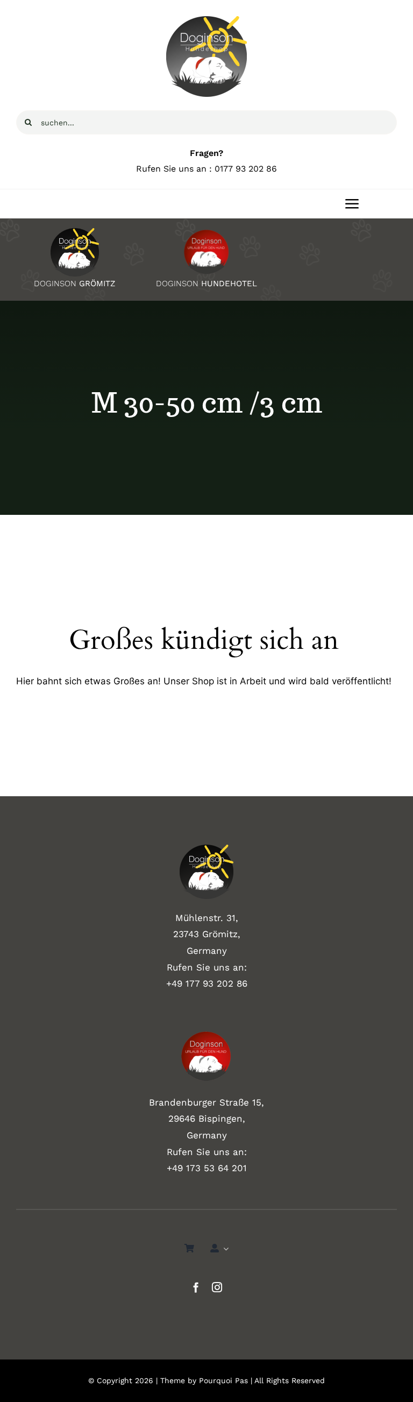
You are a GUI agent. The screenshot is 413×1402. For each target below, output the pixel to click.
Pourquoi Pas (223, 1380)
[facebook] (196, 1287)
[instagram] (217, 1287)
